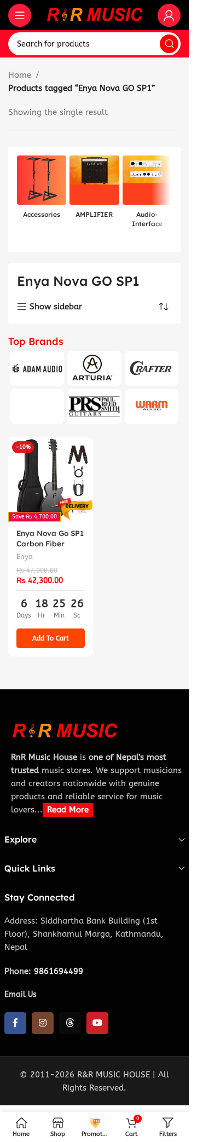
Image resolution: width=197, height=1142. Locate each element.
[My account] (169, 15)
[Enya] (37, 406)
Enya (24, 556)
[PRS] (94, 406)
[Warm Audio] (151, 406)
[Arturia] (94, 368)
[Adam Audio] (37, 368)
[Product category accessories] (41, 190)
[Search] (169, 43)
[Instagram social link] (43, 1023)
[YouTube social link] (97, 1023)
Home (19, 75)
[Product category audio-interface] (147, 194)
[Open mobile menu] (20, 15)
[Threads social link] (70, 1023)
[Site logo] (94, 14)
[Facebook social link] (15, 1023)
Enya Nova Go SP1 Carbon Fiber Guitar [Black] (50, 543)
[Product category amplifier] (94, 190)
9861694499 (58, 971)
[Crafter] (151, 368)
